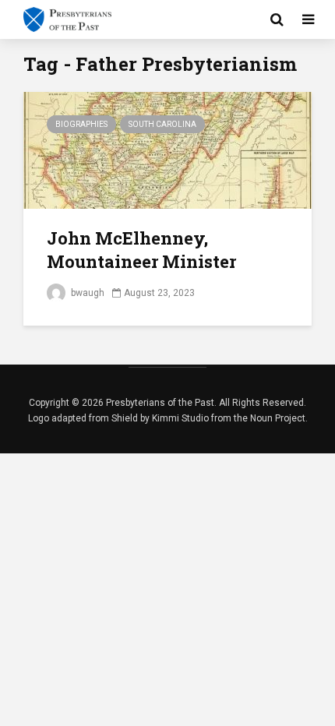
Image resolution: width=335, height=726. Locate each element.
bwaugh (86, 292)
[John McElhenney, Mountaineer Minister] (167, 149)
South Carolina (162, 124)
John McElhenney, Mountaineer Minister (141, 250)
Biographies (81, 124)
